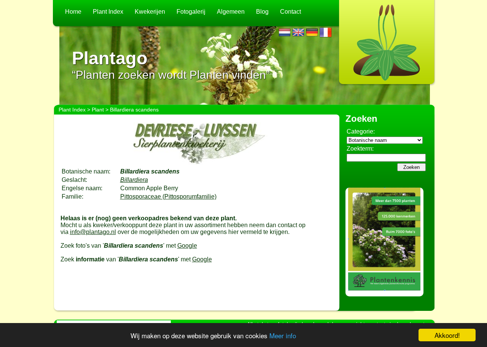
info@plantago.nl (93, 232)
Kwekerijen (150, 11)
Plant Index (108, 11)
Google (187, 245)
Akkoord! (447, 335)
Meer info (282, 335)
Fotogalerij (191, 11)
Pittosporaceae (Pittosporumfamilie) (168, 196)
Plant (98, 110)
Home (73, 11)
